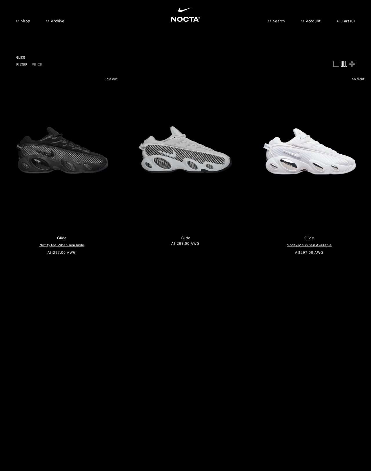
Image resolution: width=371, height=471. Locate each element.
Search (279, 20)
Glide (20, 57)
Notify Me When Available (61, 245)
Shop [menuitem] (25, 20)
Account (313, 20)
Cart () (348, 20)
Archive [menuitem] (57, 20)
